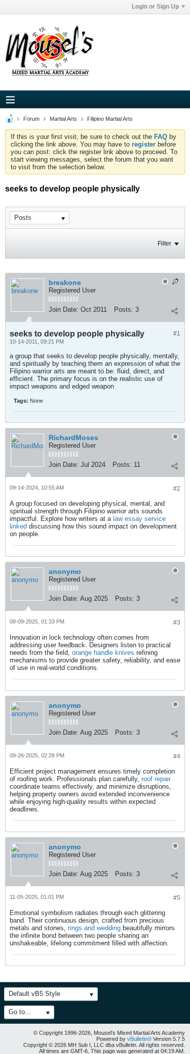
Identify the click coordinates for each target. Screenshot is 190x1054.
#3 (176, 622)
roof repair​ (156, 779)
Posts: (123, 309)
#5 (176, 897)
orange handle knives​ (103, 652)
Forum (31, 119)
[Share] (174, 311)
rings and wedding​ (94, 928)
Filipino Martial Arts (110, 119)
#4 (176, 756)
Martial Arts (63, 119)
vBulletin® (139, 1039)
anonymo (65, 571)
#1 (176, 333)
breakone (65, 282)
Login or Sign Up (155, 6)
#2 (176, 488)
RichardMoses (73, 438)
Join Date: (64, 309)
